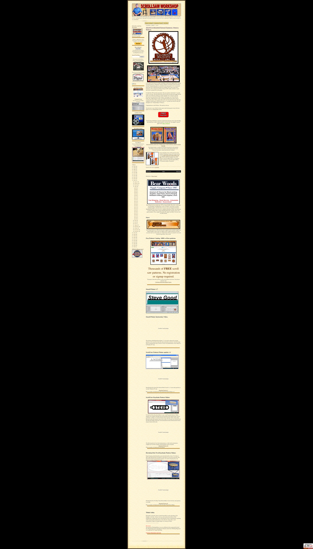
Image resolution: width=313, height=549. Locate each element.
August (135, 225)
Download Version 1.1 (163, 390)
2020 (134, 237)
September (136, 226)
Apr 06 (135, 192)
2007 (134, 166)
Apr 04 (135, 189)
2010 (134, 171)
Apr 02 (135, 188)
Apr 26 (135, 214)
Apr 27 (135, 216)
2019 (134, 235)
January (135, 181)
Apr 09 (135, 195)
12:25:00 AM (157, 167)
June (135, 222)
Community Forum (158, 23)
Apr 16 (135, 202)
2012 (134, 174)
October (136, 228)
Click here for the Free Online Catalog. (163, 282)
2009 (134, 169)
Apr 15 (135, 201)
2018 (134, 234)
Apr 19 (135, 205)
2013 (134, 175)
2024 (134, 243)
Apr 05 (135, 191)
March (135, 185)
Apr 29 (135, 217)
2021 (134, 239)
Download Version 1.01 (163, 446)
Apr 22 (135, 208)
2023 (134, 242)
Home (163, 171)
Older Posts (178, 171)
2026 (134, 246)
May (135, 220)
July (135, 223)
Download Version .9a (163, 503)
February (136, 183)
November (136, 229)
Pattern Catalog (148, 23)
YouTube (166, 23)
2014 (134, 177)
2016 (134, 180)
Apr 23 (135, 210)
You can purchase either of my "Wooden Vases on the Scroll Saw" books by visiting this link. (163, 145)
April (135, 186)
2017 (134, 232)
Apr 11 (135, 196)
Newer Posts (148, 171)
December (136, 231)
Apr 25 (135, 213)
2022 (134, 240)
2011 (134, 172)
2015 (134, 178)
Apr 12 (135, 198)
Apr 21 (135, 207)
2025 (134, 245)
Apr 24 (135, 211)
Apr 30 (135, 218)
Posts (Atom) (154, 176)
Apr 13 (135, 199)
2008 (134, 167)
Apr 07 (135, 193)
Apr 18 (135, 204)
